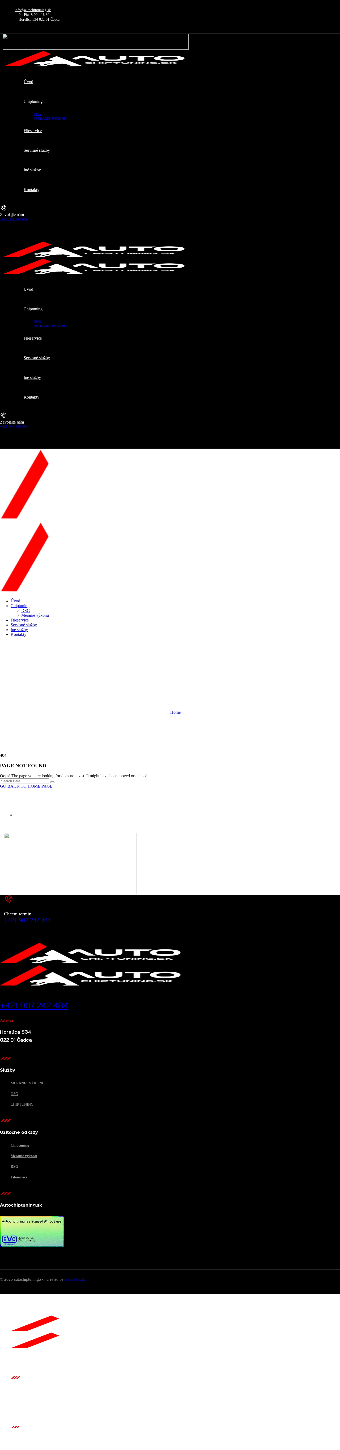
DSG (14, 1094)
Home (175, 712)
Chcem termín (17, 913)
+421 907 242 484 (14, 219)
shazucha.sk (75, 1279)
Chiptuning (22, 1104)
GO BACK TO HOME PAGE (26, 786)
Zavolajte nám (12, 214)
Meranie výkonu (28, 1083)
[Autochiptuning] (93, 519)
